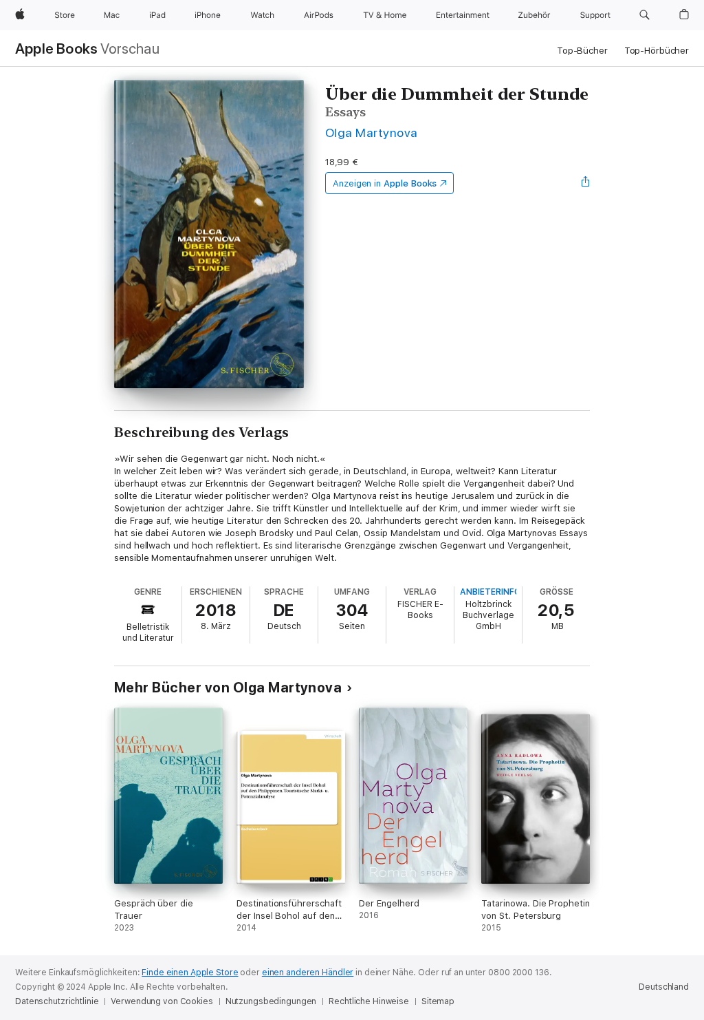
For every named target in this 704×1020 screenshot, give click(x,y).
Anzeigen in (385, 183)
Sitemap (437, 1001)
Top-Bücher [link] (582, 50)
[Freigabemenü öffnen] (586, 183)
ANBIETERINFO (490, 592)
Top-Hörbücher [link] (656, 50)
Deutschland (664, 987)
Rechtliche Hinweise (369, 1001)
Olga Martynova (371, 132)
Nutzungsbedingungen (271, 1001)
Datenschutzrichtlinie (56, 1001)
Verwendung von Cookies (161, 1001)
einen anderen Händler (307, 972)
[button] (644, 15)
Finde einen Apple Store (190, 972)
